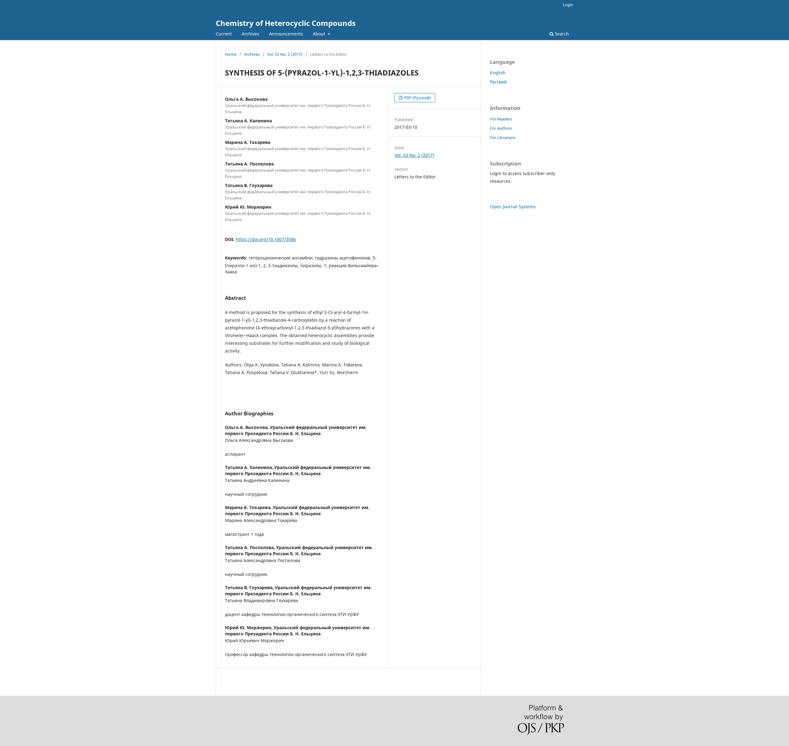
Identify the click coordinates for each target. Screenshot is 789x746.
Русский (498, 82)
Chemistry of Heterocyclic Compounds (286, 23)
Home (230, 54)
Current (224, 34)
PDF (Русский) (417, 97)
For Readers (501, 119)
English (497, 72)
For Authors (501, 128)
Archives (250, 34)
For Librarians (502, 137)
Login (568, 4)
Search (561, 34)
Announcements (286, 34)
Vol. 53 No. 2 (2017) (284, 54)
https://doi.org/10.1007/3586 (266, 239)
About (319, 34)
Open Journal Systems (513, 207)
